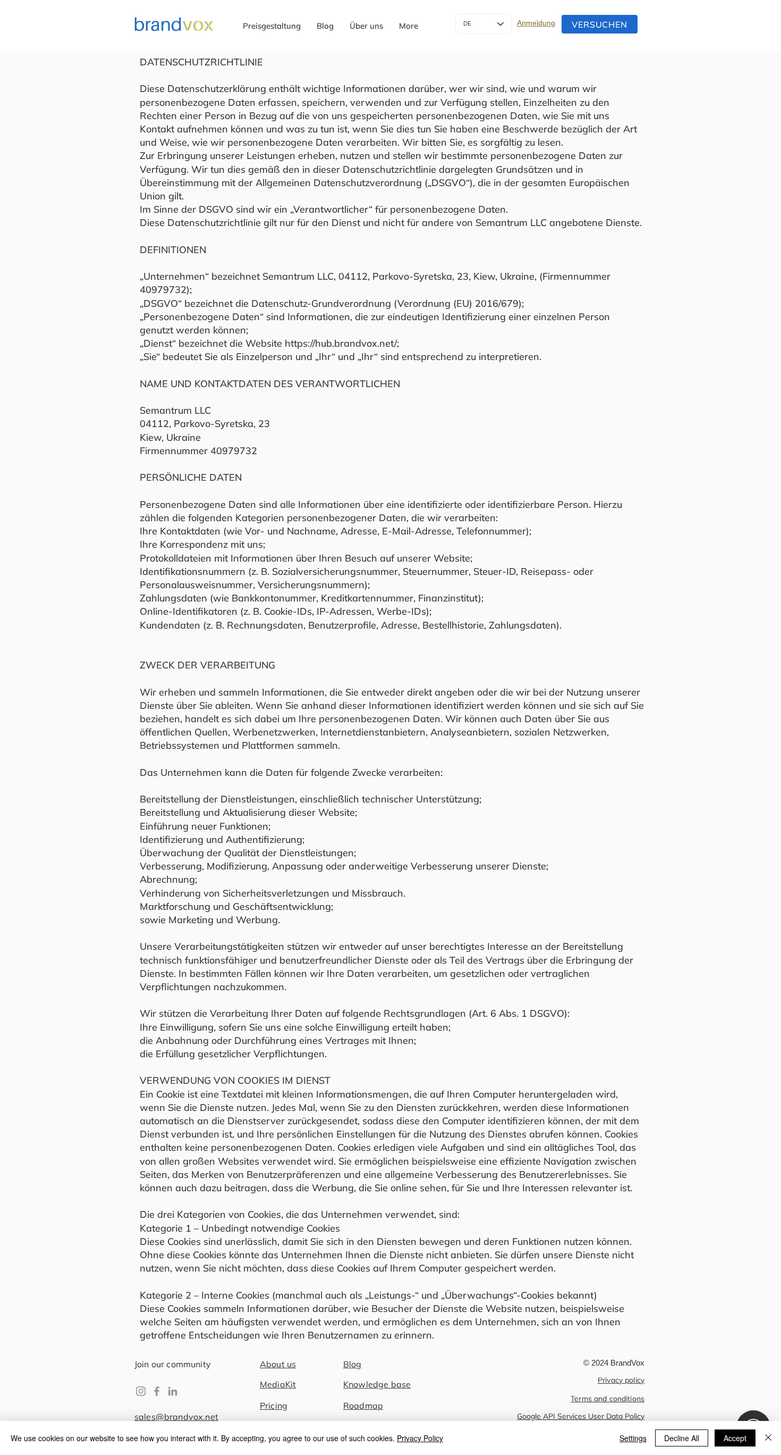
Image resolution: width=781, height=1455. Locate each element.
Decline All (681, 1438)
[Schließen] (768, 1437)
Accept (735, 1438)
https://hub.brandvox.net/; (342, 343)
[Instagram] (140, 1391)
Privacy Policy (420, 1438)
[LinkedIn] (172, 1391)
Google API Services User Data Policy (580, 1416)
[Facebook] (156, 1391)
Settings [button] (633, 1438)
